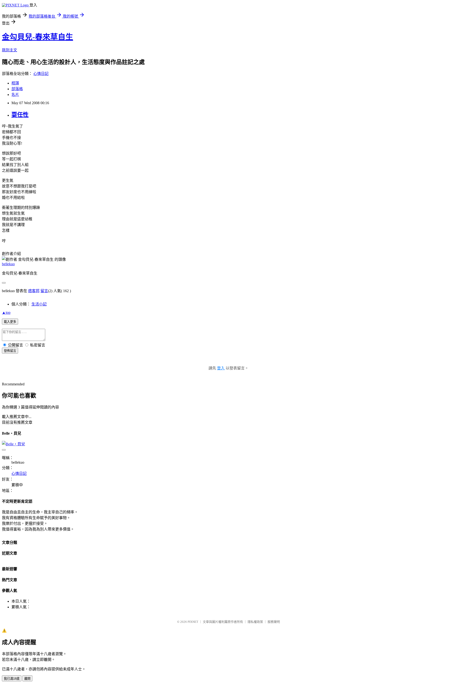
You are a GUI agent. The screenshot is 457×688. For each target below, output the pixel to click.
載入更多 (10, 322)
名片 (15, 95)
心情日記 (41, 74)
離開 (27, 678)
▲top (6, 312)
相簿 (15, 83)
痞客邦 (34, 291)
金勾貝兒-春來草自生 (37, 37)
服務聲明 (274, 622)
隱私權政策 (255, 622)
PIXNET (193, 622)
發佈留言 (10, 351)
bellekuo (8, 264)
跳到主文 (9, 50)
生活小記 (39, 304)
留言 (44, 291)
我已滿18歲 (12, 678)
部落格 (17, 89)
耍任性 (20, 115)
